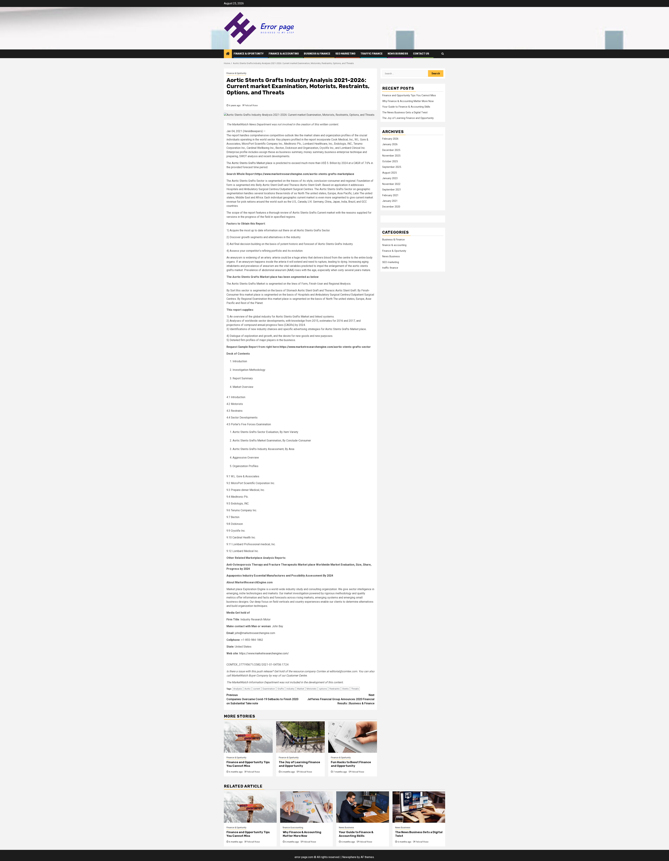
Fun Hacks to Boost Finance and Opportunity (351, 764)
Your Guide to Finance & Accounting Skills (406, 106)
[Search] (442, 53)
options (323, 688)
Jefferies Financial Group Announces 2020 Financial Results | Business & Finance (340, 699)
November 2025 (391, 155)
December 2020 (391, 206)
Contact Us (421, 53)
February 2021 (390, 195)
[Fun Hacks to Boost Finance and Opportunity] (352, 737)
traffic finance (371, 53)
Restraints (334, 688)
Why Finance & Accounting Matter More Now (408, 101)
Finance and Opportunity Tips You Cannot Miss (248, 764)
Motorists (311, 688)
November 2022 (391, 184)
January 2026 (390, 144)
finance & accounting (284, 53)
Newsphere (349, 857)
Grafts (281, 688)
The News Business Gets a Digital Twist (405, 112)
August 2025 (389, 172)
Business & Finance (317, 53)
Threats (355, 688)
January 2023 (390, 178)
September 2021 (391, 189)
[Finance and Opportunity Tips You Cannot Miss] (248, 737)
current (256, 688)
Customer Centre (296, 675)
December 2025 (391, 150)
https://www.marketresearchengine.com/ (264, 653)
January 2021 (390, 201)
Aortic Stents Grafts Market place (252, 163)
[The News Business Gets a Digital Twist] (419, 807)
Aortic (247, 688)
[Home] (228, 54)
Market (300, 688)
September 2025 (391, 167)
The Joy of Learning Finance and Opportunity (299, 764)
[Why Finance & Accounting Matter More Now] (306, 807)
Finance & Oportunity (249, 53)
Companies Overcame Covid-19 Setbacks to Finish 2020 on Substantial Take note (262, 699)
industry (290, 688)
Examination (269, 688)
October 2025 (390, 161)
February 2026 (390, 138)
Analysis (237, 688)
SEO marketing (345, 53)
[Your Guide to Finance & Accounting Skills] (362, 807)
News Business (398, 53)
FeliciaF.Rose (251, 105)
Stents (345, 688)
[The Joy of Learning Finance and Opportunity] (300, 737)
